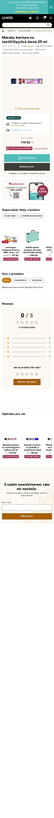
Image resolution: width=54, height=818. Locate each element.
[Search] (48, 25)
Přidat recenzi (27, 382)
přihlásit (27, 516)
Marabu (31, 46)
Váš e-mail (6, 502)
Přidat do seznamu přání (29, 108)
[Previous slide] (8, 81)
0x (18, 46)
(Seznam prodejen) (18, 125)
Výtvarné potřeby (25, 31)
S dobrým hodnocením (31, 216)
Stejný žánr (10, 216)
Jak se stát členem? (40, 148)
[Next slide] (46, 81)
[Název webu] (7, 18)
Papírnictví (11, 31)
